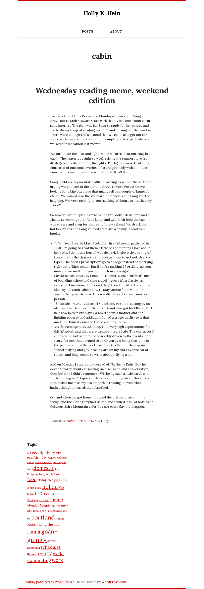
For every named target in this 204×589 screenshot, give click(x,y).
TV (49, 553)
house (30, 494)
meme (56, 499)
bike (59, 453)
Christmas (62, 457)
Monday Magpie (39, 505)
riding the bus (48, 524)
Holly (105, 421)
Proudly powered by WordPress (48, 582)
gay (56, 480)
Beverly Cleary (43, 453)
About (116, 31)
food (31, 479)
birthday (40, 457)
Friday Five (45, 480)
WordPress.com (113, 582)
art (29, 453)
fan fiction (53, 474)
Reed (31, 524)
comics (30, 462)
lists (46, 494)
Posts (87, 31)
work (57, 560)
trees (42, 554)
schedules (51, 547)
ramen (59, 518)
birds (30, 457)
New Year (39, 511)
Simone (32, 554)
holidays (53, 486)
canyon (51, 457)
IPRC (39, 493)
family (42, 474)
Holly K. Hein (102, 13)
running (35, 532)
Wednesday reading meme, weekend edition (102, 95)
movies (55, 505)
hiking (38, 488)
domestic (43, 468)
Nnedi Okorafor (54, 511)
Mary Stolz (44, 500)
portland (43, 517)
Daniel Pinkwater (43, 462)
